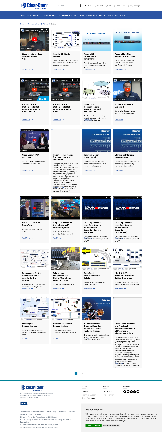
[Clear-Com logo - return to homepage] (34, 5)
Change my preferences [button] (111, 425)
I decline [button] (97, 425)
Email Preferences (89, 398)
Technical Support (89, 395)
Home (22, 24)
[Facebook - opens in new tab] (124, 392)
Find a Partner (108, 395)
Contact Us (86, 392)
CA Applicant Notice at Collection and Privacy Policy (39, 425)
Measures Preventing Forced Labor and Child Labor (38, 417)
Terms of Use (25, 412)
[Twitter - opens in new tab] (131, 392)
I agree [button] (89, 425)
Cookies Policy (51, 412)
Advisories (71, 412)
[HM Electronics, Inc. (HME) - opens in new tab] (24, 403)
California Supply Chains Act (30, 414)
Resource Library (34, 24)
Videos (45, 24)
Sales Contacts (108, 392)
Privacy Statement (37, 412)
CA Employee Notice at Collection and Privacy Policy (39, 427)
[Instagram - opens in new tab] (134, 392)
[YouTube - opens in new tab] (137, 392)
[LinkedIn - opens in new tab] (128, 392)
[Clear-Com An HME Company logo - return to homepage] (32, 388)
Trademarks (62, 412)
